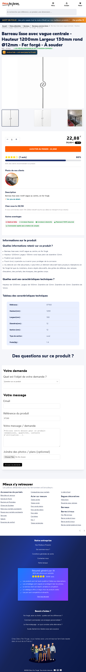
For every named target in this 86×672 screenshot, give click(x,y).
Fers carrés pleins (37, 510)
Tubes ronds (35, 503)
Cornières (34, 516)
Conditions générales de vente (43, 554)
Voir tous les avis (43, 596)
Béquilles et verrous (8, 495)
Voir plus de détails (13, 199)
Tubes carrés (35, 500)
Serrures (4, 515)
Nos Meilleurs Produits (43, 545)
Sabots (3, 519)
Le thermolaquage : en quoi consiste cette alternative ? (43, 624)
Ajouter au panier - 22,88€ (43, 149)
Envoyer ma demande (12, 465)
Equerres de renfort (8, 522)
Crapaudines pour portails (40, 492)
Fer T (33, 520)
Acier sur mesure (39, 496)
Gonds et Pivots (6, 499)
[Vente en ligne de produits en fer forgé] (10, 3)
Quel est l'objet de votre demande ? (25, 376)
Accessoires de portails (12, 492)
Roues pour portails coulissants (12, 512)
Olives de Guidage (7, 505)
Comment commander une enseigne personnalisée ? (43, 620)
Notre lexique (43, 563)
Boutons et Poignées (8, 502)
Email (6, 401)
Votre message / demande (19, 425)
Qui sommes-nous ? (43, 549)
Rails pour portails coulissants (11, 509)
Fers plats (34, 513)
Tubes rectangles (37, 523)
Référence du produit (16, 413)
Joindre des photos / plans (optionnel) (26, 451)
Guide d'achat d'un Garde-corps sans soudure (43, 629)
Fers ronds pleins (37, 506)
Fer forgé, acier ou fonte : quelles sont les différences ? (42, 615)
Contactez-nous (43, 558)
